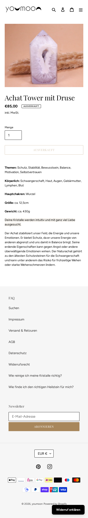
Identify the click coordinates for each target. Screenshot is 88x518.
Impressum (16, 319)
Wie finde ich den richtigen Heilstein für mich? (41, 387)
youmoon (37, 503)
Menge (9, 127)
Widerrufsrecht (19, 364)
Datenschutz (17, 353)
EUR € (42, 454)
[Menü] (80, 9)
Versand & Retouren (23, 330)
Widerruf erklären (68, 510)
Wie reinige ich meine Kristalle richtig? (35, 376)
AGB (12, 342)
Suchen (14, 308)
